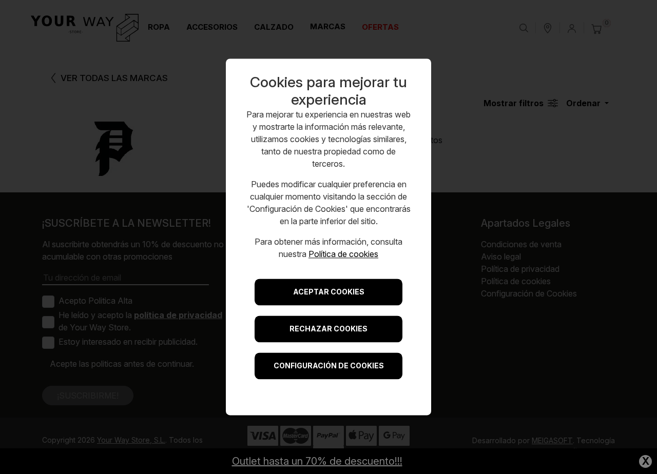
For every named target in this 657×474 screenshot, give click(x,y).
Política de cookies (343, 254)
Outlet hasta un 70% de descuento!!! (317, 461)
